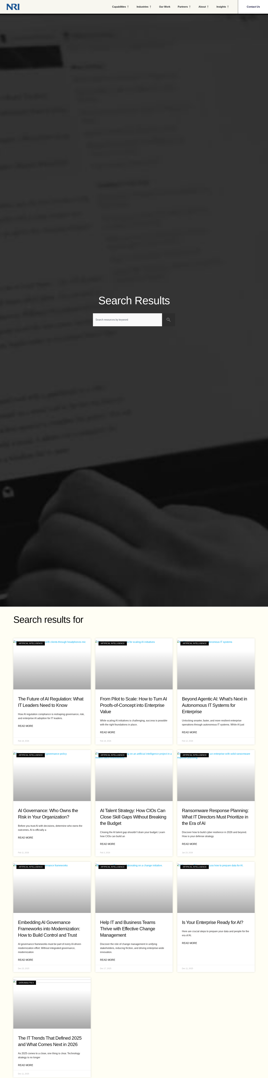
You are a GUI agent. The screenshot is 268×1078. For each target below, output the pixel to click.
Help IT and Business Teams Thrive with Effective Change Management (127, 929)
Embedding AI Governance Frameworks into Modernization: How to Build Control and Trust (49, 929)
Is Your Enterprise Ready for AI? (212, 922)
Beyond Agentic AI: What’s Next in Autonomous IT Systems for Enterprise (214, 705)
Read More (25, 726)
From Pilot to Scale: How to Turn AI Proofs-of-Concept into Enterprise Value (133, 705)
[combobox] (127, 319)
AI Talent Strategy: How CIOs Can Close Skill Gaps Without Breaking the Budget (133, 817)
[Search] (168, 319)
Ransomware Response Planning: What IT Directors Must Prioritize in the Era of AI (215, 817)
